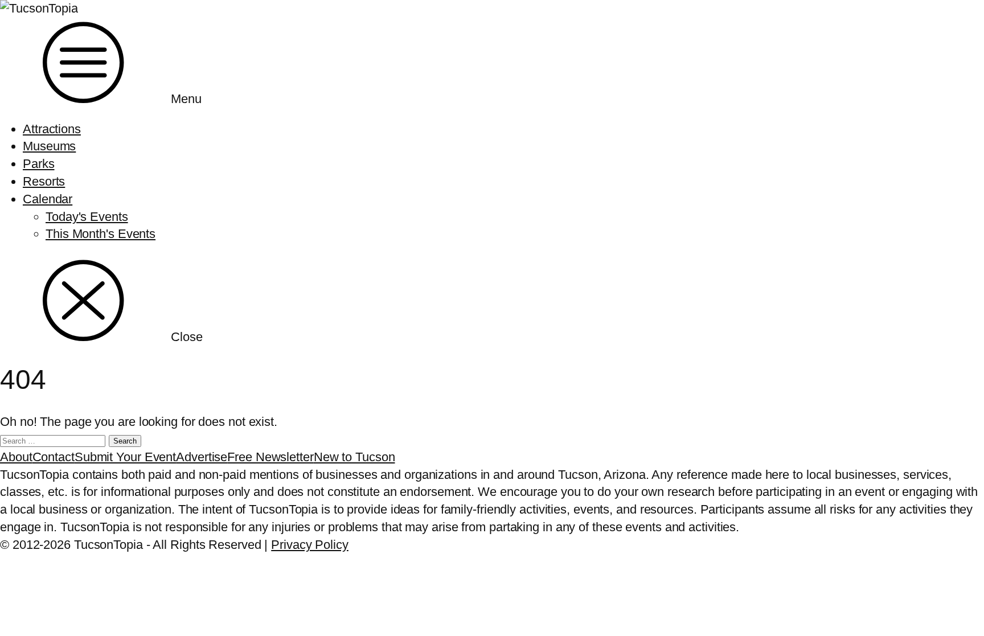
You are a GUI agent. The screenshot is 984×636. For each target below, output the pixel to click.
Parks (39, 164)
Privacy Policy (309, 544)
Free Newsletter (270, 457)
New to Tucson (354, 457)
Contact (53, 457)
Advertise (201, 457)
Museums (49, 146)
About (16, 457)
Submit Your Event (125, 457)
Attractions (52, 129)
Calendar (47, 199)
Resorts (44, 181)
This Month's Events (100, 234)
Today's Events (87, 217)
